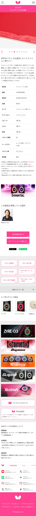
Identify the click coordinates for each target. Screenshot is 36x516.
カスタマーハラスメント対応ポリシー (24, 507)
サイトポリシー (15, 504)
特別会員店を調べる (18, 234)
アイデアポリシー (6, 507)
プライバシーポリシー (28, 504)
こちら (29, 164)
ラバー (24, 465)
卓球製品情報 (13, 465)
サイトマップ (5, 504)
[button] (2, 52)
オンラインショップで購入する (18, 241)
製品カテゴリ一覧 (18, 290)
